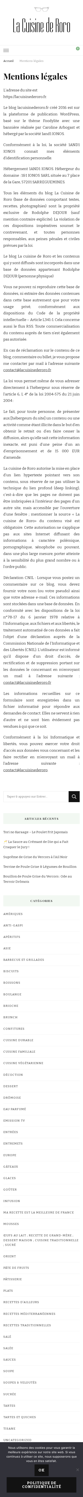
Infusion (11, 1201)
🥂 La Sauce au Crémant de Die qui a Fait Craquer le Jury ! (35, 844)
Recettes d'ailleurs (21, 1302)
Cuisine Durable (18, 1040)
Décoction (13, 1075)
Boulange (12, 994)
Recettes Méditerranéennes (29, 1314)
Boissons (11, 983)
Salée (8, 1348)
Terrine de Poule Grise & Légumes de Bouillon (39, 867)
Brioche (10, 1006)
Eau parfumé (14, 1109)
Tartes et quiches (19, 1417)
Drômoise (12, 1098)
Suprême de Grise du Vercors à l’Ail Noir (35, 857)
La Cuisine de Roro (41, 25)
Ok (42, 1470)
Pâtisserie (12, 1279)
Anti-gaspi (13, 925)
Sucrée (9, 1394)
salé (7, 1337)
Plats (8, 1291)
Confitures (14, 1029)
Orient (9, 1256)
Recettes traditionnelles (27, 1325)
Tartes (9, 1406)
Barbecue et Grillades (23, 960)
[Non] (77, 1469)
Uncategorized (17, 1440)
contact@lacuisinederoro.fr (27, 370)
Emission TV (14, 1120)
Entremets (13, 1143)
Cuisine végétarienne (23, 1063)
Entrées (10, 1132)
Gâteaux (10, 1167)
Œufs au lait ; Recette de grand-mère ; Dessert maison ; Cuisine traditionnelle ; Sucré (41, 1240)
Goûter (10, 1189)
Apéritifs (11, 937)
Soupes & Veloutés (20, 1382)
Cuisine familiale (19, 1052)
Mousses (11, 1224)
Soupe (8, 1371)
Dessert (10, 1086)
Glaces (9, 1178)
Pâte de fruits (16, 1268)
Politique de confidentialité (41, 1485)
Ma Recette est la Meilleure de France (38, 1212)
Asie (7, 948)
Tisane (9, 1428)
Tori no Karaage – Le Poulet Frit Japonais (35, 832)
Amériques (13, 914)
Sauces (9, 1360)
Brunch (10, 1017)
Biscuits (11, 971)
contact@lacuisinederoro (25, 770)
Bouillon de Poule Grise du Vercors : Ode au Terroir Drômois (37, 879)
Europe (9, 1155)
